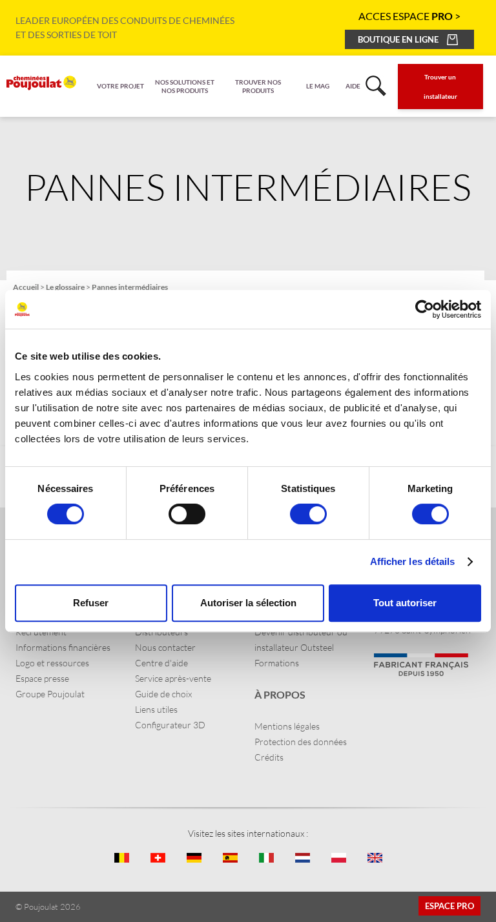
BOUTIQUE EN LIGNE (398, 39)
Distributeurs (161, 631)
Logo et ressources (52, 662)
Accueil (26, 287)
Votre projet (120, 86)
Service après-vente (173, 678)
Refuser (90, 602)
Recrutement (41, 631)
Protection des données (300, 741)
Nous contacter (165, 647)
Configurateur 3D (170, 724)
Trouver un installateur (440, 86)
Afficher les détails (412, 561)
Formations (276, 662)
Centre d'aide (161, 662)
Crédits (269, 757)
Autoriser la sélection (248, 602)
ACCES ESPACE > (409, 16)
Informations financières (63, 647)
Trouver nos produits (258, 86)
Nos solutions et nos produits (184, 86)
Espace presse (42, 678)
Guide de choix (163, 693)
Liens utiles (156, 709)
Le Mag (317, 86)
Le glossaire (65, 287)
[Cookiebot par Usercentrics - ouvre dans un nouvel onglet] (424, 309)
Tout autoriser (405, 602)
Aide (353, 86)
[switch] (187, 514)
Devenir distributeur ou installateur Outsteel (300, 639)
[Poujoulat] (41, 83)
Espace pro (449, 906)
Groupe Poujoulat (50, 693)
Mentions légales (287, 726)
